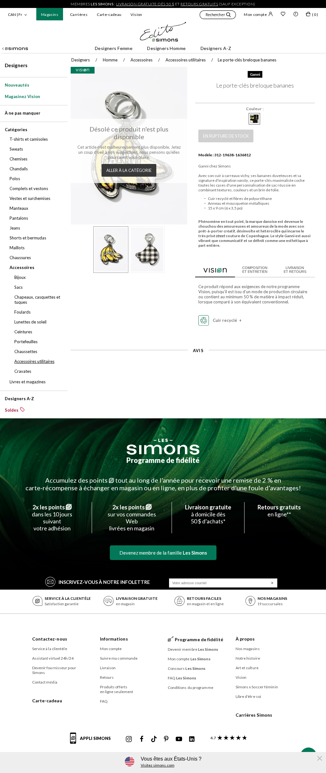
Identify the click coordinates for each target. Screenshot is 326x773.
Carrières (79, 14)
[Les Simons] (163, 447)
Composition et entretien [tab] (254, 269)
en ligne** (279, 511)
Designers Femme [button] (113, 48)
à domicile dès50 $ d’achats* (208, 514)
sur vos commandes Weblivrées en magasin (132, 518)
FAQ (104, 701)
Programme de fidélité (163, 460)
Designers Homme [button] (166, 48)
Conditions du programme (190, 687)
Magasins (49, 14)
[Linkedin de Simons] (191, 739)
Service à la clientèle (49, 648)
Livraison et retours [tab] (295, 269)
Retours (107, 677)
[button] (217, 15)
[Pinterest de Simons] (166, 739)
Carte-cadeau (109, 14)
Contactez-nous (49, 639)
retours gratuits (199, 4)
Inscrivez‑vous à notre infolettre (104, 582)
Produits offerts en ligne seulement (116, 689)
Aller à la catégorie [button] (129, 170)
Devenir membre (193, 649)
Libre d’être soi (248, 696)
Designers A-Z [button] (216, 48)
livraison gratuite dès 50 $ (145, 4)
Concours (187, 668)
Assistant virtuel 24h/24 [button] (53, 658)
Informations (114, 639)
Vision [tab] (215, 269)
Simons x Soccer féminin (257, 686)
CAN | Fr (15, 14)
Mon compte (255, 14)
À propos (245, 639)
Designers (16, 65)
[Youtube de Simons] (179, 739)
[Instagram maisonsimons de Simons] (129, 739)
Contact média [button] (44, 682)
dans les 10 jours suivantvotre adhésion (52, 518)
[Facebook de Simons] (141, 739)
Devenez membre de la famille (163, 553)
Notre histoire (248, 658)
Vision (136, 14)
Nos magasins (248, 648)
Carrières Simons (254, 715)
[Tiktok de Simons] (154, 739)
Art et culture (247, 667)
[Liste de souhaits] (283, 14)
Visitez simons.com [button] (157, 765)
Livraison (108, 667)
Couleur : (255, 108)
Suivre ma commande (119, 658)
